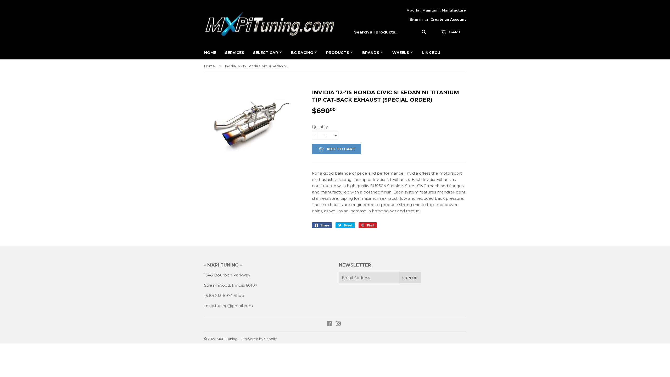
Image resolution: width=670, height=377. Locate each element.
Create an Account (448, 19)
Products (338, 52)
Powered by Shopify (259, 339)
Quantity (320, 126)
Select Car (266, 52)
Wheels (401, 52)
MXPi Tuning (227, 339)
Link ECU (431, 52)
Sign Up (409, 278)
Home (210, 52)
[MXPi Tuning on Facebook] (329, 324)
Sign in (416, 19)
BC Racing (302, 52)
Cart (454, 31)
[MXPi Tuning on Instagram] (338, 324)
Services (234, 52)
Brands (371, 52)
